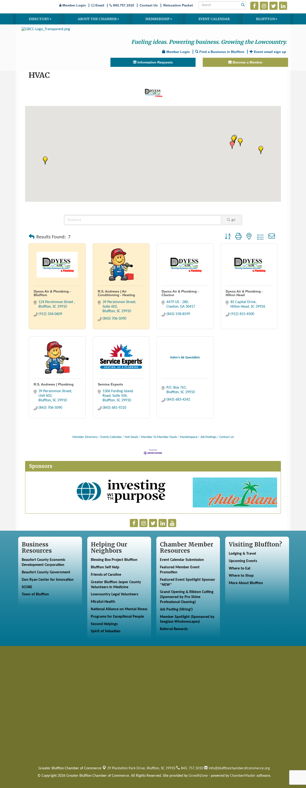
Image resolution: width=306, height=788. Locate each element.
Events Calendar (111, 437)
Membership (157, 19)
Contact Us (226, 437)
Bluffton (265, 19)
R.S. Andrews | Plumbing (54, 384)
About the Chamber (97, 19)
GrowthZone (198, 776)
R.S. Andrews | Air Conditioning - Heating (116, 293)
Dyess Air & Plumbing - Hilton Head (244, 293)
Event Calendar (214, 19)
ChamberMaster (243, 776)
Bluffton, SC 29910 (141, 768)
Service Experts (110, 384)
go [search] (233, 220)
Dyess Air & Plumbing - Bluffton (52, 293)
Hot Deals (131, 437)
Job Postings (208, 437)
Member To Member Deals (159, 437)
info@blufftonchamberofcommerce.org (239, 768)
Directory (39, 19)
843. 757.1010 (191, 768)
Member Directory (85, 437)
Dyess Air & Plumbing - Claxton (180, 293)
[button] (240, 142)
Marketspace (188, 437)
